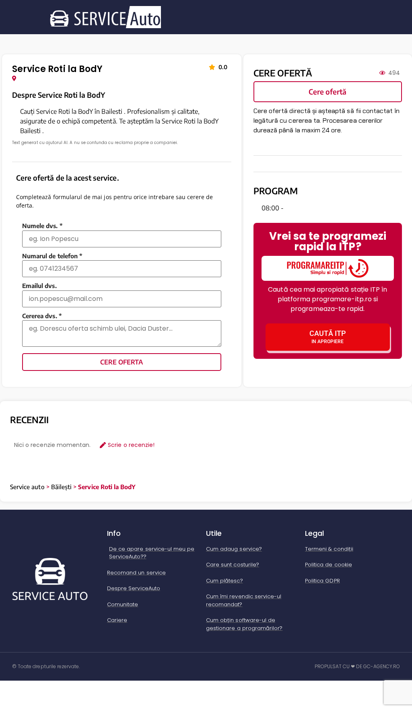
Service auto (27, 486)
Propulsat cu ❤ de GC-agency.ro (357, 666)
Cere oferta (121, 362)
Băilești (61, 486)
